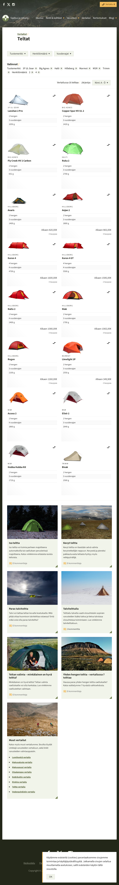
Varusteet (72, 18)
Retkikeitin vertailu (21, 777)
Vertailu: (110, 4)
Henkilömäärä (40, 53)
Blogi (111, 18)
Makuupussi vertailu (21, 767)
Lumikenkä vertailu (21, 757)
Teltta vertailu (18, 786)
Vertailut (86, 18)
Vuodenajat (63, 53)
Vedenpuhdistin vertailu (23, 791)
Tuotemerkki (16, 53)
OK (50, 876)
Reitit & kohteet (54, 18)
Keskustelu (29, 863)
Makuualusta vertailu (22, 762)
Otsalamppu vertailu (22, 772)
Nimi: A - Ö (100, 82)
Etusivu (39, 18)
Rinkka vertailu (19, 782)
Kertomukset (99, 18)
